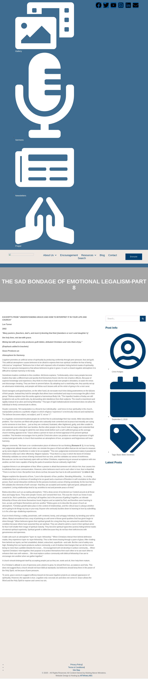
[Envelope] (136, 5)
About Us (48, 255)
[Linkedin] (128, 5)
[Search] (143, 319)
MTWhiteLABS (86, 676)
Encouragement (69, 255)
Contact (112, 255)
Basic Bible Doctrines (125, 455)
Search (82, 258)
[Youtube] (113, 5)
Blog (102, 255)
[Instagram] (121, 5)
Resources (87, 255)
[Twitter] (106, 5)
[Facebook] (99, 5)
